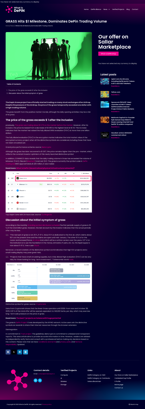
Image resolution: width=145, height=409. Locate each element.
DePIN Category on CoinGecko (99, 378)
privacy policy (66, 342)
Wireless (64, 381)
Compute (64, 375)
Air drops (36, 240)
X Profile (117, 381)
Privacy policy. (47, 404)
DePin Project (21, 322)
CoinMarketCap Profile (123, 378)
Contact (135, 9)
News (105, 9)
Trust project (26, 334)
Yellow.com (115, 92)
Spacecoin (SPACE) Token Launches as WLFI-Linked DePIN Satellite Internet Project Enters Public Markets (122, 105)
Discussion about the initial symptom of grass (26, 93)
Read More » (115, 86)
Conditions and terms (47, 342)
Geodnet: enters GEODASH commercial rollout (121, 134)
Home (86, 9)
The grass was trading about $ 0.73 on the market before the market (44, 125)
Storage (63, 385)
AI (61, 378)
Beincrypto (46, 147)
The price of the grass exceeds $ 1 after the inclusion (27, 90)
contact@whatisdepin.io (46, 374)
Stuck (36, 245)
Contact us (119, 388)
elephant (31, 161)
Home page (119, 385)
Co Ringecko (47, 214)
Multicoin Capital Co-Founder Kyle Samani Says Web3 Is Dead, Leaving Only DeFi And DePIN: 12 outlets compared (123, 121)
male (71, 259)
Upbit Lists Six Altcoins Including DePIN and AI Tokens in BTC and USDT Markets (122, 81)
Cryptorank (41, 304)
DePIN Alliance (96, 9)
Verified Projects (118, 9)
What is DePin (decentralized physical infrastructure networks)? (45, 168)
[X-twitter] (40, 380)
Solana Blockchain (94, 381)
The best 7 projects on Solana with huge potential (38, 318)
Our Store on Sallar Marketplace (126, 375)
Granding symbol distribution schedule (44, 225)
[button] (8, 352)
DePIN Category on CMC (97, 375)
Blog (128, 9)
